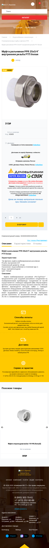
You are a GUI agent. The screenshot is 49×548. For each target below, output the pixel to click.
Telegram (13, 536)
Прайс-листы (30, 28)
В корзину (21, 225)
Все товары (37, 240)
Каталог (25, 18)
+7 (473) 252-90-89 (24, 500)
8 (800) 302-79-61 (24, 497)
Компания (17, 480)
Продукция (17, 28)
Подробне (36, 145)
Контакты (39, 480)
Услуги (25, 480)
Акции (32, 480)
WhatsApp (39, 536)
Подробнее (39, 165)
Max (25, 536)
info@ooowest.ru (21, 509)
